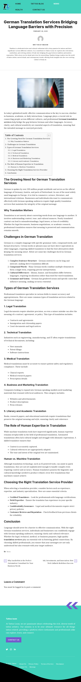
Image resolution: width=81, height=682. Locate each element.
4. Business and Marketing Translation (25, 158)
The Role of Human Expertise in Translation (25, 164)
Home (18, 4)
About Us (22, 664)
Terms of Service (47, 664)
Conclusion (11, 173)
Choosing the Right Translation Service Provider (27, 170)
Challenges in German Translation (21, 144)
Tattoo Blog (37, 4)
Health (19, 10)
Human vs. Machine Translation (23, 167)
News (56, 4)
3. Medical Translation (19, 156)
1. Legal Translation (18, 150)
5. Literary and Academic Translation (25, 161)
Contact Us (39, 10)
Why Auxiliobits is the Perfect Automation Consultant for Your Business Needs (20, 563)
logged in (19, 587)
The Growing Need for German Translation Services (28, 138)
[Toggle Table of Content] (48, 135)
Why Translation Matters (20, 141)
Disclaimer (60, 664)
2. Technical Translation (20, 153)
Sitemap (32, 667)
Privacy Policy (33, 664)
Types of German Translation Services (23, 147)
